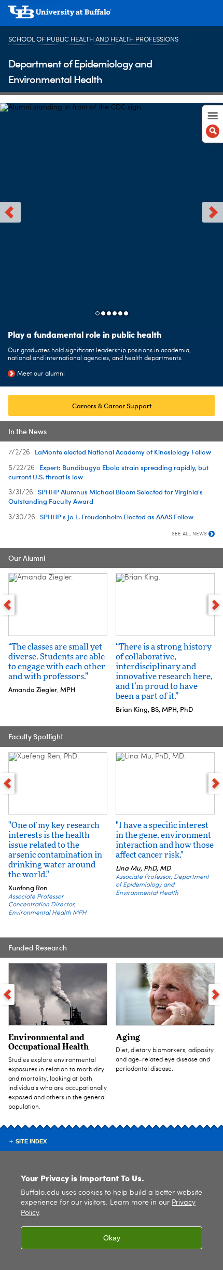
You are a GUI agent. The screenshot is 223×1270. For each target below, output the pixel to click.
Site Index (31, 1141)
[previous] (10, 212)
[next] (212, 212)
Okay (111, 1238)
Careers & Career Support (111, 405)
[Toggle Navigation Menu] (212, 124)
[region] (111, 1210)
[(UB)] (111, 15)
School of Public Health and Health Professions (93, 39)
